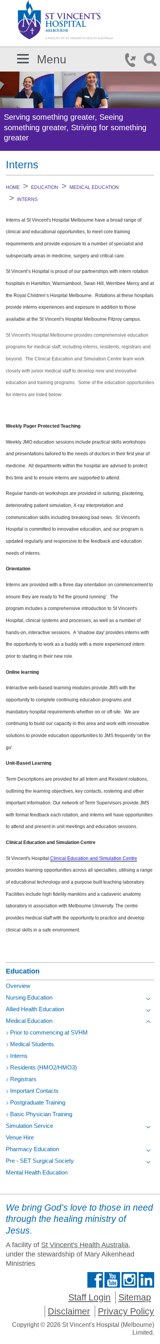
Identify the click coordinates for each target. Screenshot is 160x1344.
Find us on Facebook (95, 1280)
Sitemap (134, 1297)
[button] (23, 57)
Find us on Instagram (129, 1280)
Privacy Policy (126, 1311)
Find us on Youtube (112, 1280)
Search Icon (151, 60)
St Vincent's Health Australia (85, 1245)
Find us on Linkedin (146, 1280)
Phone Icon (133, 60)
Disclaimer (69, 1311)
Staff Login (89, 1297)
